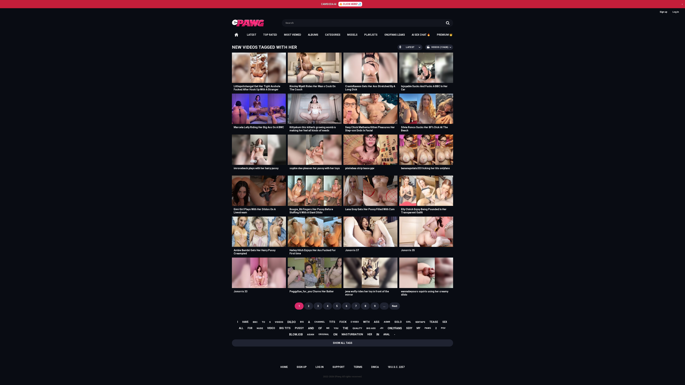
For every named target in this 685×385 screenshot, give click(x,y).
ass (376, 322)
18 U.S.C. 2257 (396, 367)
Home (236, 34)
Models (352, 34)
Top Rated (270, 34)
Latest (251, 34)
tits (332, 322)
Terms (358, 367)
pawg (428, 328)
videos (279, 322)
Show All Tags (342, 343)
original (323, 334)
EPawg (338, 376)
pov (443, 328)
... (384, 306)
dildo (291, 322)
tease (433, 322)
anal (386, 334)
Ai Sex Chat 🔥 (421, 34)
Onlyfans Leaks (394, 34)
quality (357, 328)
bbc (255, 322)
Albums (313, 34)
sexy (409, 328)
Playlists (370, 34)
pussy (299, 328)
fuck (342, 322)
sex (444, 321)
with (366, 321)
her (369, 334)
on (335, 334)
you (336, 328)
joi (381, 328)
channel (319, 322)
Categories (332, 34)
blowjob (296, 334)
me (327, 328)
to (263, 322)
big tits (285, 328)
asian (310, 334)
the (345, 328)
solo (398, 322)
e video (355, 322)
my (418, 328)
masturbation (352, 334)
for (250, 328)
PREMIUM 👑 (444, 34)
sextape (420, 322)
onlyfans (395, 328)
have (245, 321)
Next (394, 306)
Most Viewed (292, 34)
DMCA (375, 367)
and (311, 328)
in (377, 334)
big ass (371, 328)
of (320, 328)
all (241, 328)
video (271, 328)
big (302, 322)
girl (408, 322)
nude (260, 328)
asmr (387, 322)
